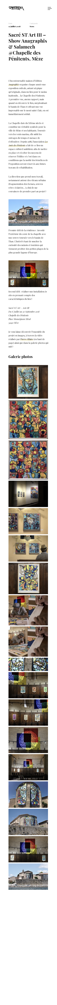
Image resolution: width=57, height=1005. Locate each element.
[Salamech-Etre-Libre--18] (28, 437)
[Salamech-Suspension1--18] (28, 860)
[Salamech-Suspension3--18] (28, 751)
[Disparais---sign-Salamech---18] (28, 655)
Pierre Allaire (26, 339)
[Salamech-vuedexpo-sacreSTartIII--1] (28, 560)
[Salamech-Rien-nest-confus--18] (28, 478)
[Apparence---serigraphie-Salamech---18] (28, 592)
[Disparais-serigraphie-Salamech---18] (28, 397)
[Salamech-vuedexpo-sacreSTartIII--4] (28, 505)
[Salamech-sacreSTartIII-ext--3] (28, 806)
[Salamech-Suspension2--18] (28, 778)
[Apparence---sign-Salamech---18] (28, 623)
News (32, 26)
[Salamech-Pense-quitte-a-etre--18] (28, 532)
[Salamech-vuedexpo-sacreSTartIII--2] (28, 724)
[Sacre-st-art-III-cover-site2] (28, 669)
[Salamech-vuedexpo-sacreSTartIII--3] (28, 696)
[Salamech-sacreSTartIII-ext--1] (28, 888)
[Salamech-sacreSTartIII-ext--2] (28, 833)
